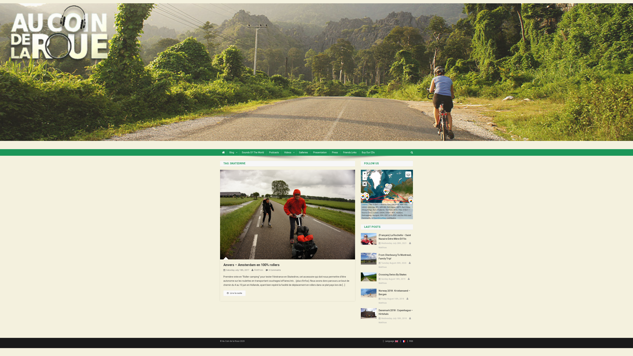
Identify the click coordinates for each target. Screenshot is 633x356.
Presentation (320, 152)
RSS (411, 341)
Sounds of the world (253, 152)
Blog (231, 152)
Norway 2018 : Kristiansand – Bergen (394, 292)
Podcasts (274, 152)
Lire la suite (236, 293)
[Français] (402, 341)
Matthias (258, 270)
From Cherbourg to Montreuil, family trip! (395, 257)
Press (335, 152)
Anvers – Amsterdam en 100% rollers (251, 265)
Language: (390, 341)
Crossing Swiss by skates (393, 274)
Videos (287, 152)
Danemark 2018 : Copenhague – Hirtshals (396, 312)
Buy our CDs (368, 152)
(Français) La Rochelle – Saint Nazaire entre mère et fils (395, 237)
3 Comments (275, 270)
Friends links (350, 152)
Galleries (303, 152)
